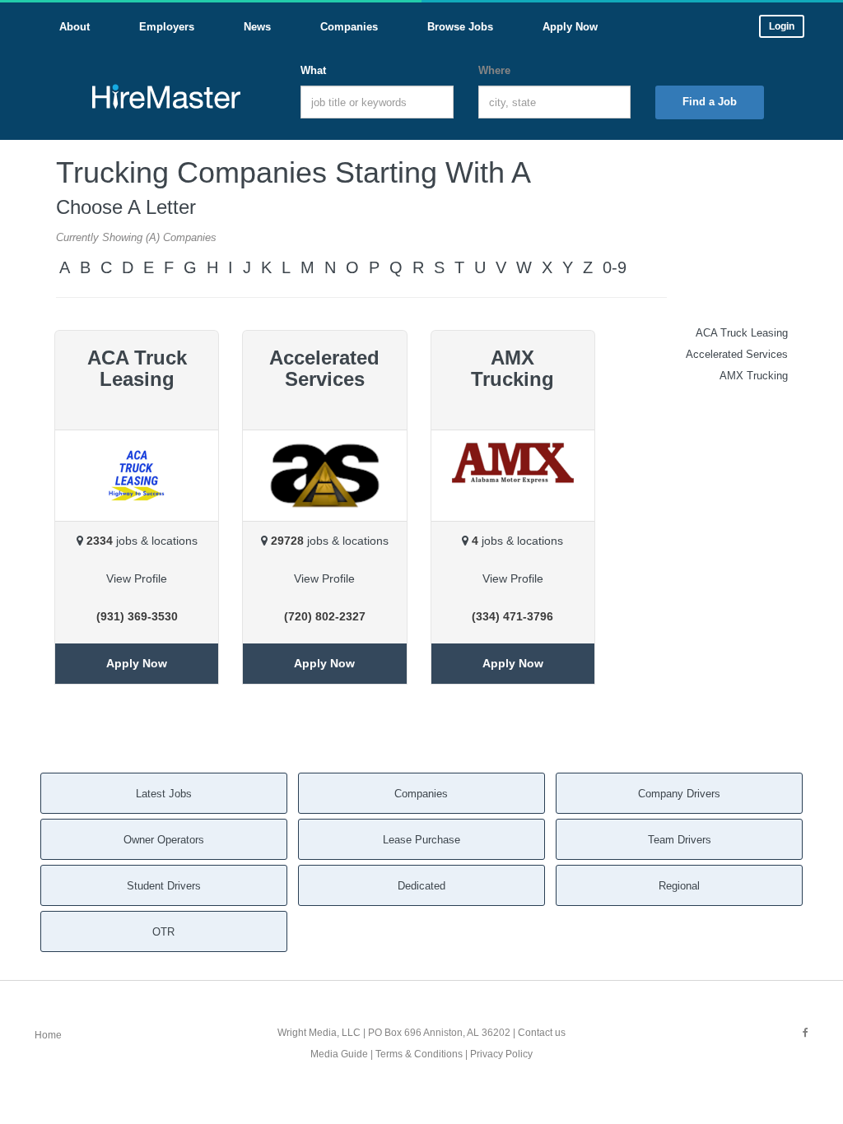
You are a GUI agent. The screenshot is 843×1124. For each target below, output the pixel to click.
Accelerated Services (737, 354)
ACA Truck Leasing (742, 333)
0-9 (614, 267)
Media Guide (339, 1054)
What (313, 70)
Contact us (542, 1032)
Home (48, 1035)
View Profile (136, 578)
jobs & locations (142, 540)
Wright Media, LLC (319, 1032)
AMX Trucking (754, 375)
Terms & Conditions (419, 1054)
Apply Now (136, 663)
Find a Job (709, 101)
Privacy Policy (501, 1054)
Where (494, 70)
